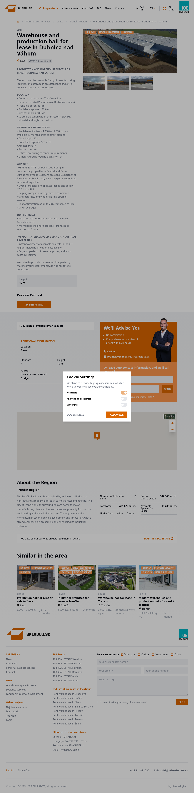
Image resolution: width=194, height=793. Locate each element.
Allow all (117, 414)
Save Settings (75, 414)
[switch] (124, 393)
